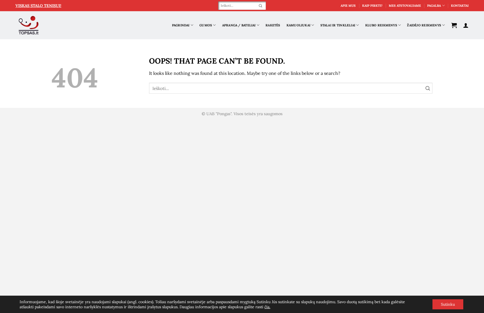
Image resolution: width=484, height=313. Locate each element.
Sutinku (448, 304)
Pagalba (434, 6)
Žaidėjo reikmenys (424, 25)
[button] (454, 25)
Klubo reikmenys (381, 25)
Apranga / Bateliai (239, 25)
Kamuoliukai (298, 25)
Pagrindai (181, 25)
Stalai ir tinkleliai (337, 25)
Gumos (205, 25)
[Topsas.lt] (28, 25)
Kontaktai (460, 6)
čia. (267, 306)
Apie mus (348, 6)
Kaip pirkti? (372, 6)
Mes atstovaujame (405, 6)
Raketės (273, 25)
